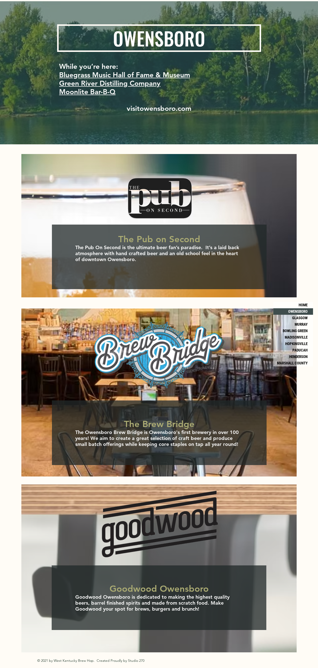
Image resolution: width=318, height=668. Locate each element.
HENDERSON (298, 356)
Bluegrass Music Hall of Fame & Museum (124, 75)
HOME (303, 305)
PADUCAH (300, 350)
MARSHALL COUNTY (292, 363)
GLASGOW (300, 318)
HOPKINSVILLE (296, 344)
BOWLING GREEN (295, 331)
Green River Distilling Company (109, 83)
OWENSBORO (298, 311)
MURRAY (301, 324)
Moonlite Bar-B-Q (87, 91)
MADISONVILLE (296, 337)
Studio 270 (136, 660)
